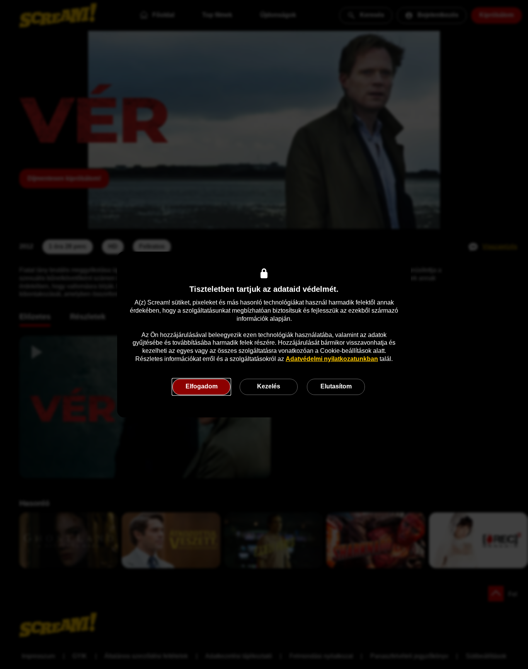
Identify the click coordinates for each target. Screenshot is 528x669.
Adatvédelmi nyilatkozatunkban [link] (332, 359)
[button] (201, 387)
